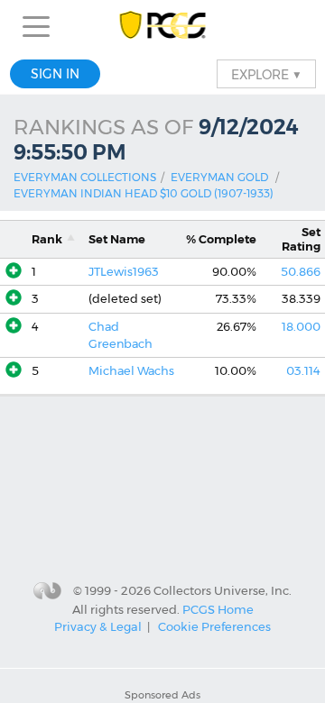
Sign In (55, 74)
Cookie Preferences (214, 626)
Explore (266, 74)
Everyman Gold (219, 177)
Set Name (116, 239)
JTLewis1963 (123, 271)
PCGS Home (218, 608)
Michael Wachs (131, 371)
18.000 (301, 326)
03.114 (303, 371)
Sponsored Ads (162, 695)
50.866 (300, 271)
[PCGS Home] (163, 26)
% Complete (221, 239)
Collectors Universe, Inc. (222, 590)
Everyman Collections (85, 177)
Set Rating (301, 238)
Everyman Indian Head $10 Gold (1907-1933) (144, 193)
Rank (47, 239)
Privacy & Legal (98, 626)
